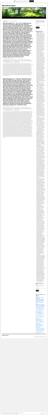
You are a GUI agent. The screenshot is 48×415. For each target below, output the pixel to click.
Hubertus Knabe (5, 123)
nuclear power (38, 320)
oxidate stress (8, 128)
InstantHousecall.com (19, 123)
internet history (43, 316)
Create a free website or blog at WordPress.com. (40, 336)
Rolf (15, 130)
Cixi (3, 116)
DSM (10, 119)
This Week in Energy (7, 133)
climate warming (38, 305)
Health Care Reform (24, 68)
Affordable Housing (17, 111)
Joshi (17, 124)
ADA (14, 111)
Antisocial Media (16, 64)
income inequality (20, 69)
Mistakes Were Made (9, 126)
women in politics (37, 331)
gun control (37, 313)
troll (21, 133)
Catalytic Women (9, 65)
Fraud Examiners (10, 120)
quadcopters (28, 129)
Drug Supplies (12, 67)
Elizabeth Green (26, 119)
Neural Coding (11, 127)
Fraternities (6, 120)
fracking (39, 311)
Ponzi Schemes (17, 129)
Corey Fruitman (19, 116)
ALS (20, 111)
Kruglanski (9, 125)
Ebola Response (18, 119)
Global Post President (16, 121)
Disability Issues (16, 118)
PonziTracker (21, 129)
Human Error (4, 69)
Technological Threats (17, 74)
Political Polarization (38, 321)
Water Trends (27, 74)
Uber (24, 133)
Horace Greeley (31, 122)
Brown (22, 114)
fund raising (21, 120)
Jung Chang (19, 124)
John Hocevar (14, 124)
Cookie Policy (16, 413)
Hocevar (15, 122)
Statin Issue (19, 73)
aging (24, 63)
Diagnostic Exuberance (11, 118)
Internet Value (16, 70)
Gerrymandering (39, 312)
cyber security (42, 306)
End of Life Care (37, 310)
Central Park (7, 115)
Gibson (32, 120)
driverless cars (37, 309)
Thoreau (12, 133)
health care (39, 314)
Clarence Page (6, 116)
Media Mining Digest (8, 6)
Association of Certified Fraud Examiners (27, 113)
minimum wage (5, 126)
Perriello (30, 128)
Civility (22, 65)
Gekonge (24, 120)
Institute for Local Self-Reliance (26, 123)
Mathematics (15, 71)
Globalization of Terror (10, 68)
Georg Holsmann (28, 120)
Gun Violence (40, 313)
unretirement (9, 134)
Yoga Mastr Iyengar (27, 136)
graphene (43, 312)
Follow (37, 290)
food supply (20, 67)
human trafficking (37, 315)
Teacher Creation (28, 132)
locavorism (15, 125)
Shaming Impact (15, 73)
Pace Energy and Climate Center (14, 128)
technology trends (39, 328)
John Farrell (11, 124)
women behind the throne (8, 136)
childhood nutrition (29, 115)
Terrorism (43, 328)
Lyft (17, 125)
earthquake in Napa (13, 119)
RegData (8, 130)
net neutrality (38, 319)
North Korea (41, 319)
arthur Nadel (20, 113)
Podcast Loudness (7, 129)
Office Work (4, 128)
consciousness (42, 305)
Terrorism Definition (22, 74)
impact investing (41, 315)
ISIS (6, 124)
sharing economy (39, 324)
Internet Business (8, 70)
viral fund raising (28, 134)
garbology (26, 67)
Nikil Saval (17, 127)
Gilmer (4, 121)
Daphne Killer (13, 117)
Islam (18, 70)
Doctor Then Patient (25, 118)
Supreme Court (38, 326)
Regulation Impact (12, 130)
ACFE (12, 111)
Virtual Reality (38, 330)
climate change (40, 305)
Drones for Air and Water (6, 119)
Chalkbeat (11, 115)
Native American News (6, 127)
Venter (16, 134)
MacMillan (19, 125)
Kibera (28, 124)
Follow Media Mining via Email (40, 283)
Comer (9, 116)
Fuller (19, 120)
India (41, 316)
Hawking (10, 122)
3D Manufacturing (14, 63)
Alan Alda (26, 63)
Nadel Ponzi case (21, 126)
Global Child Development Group (9, 121)
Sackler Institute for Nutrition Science (25, 130)
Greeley (20, 121)
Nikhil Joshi (14, 127)
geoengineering (42, 311)
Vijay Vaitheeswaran (23, 134)
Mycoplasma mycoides (16, 126)
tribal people (18, 133)
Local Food (12, 125)
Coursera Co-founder (23, 116)
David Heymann (17, 117)
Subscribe (38, 27)
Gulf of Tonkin (7, 122)
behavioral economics (38, 301)
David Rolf (20, 117)
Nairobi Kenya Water (26, 126)
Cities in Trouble (13, 65)
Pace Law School (21, 128)
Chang (13, 115)
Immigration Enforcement (9, 69)
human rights (43, 314)
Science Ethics (5, 73)
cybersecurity (37, 307)
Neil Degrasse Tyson (39, 318)
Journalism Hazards (22, 70)
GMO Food (14, 68)
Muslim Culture (25, 71)
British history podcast (18, 114)
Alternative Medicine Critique (25, 111)
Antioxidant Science (11, 113)
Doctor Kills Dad (20, 118)
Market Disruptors (11, 71)
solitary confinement (38, 325)
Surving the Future (28, 73)
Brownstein (24, 114)
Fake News (41, 310)
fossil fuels (23, 67)
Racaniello (42, 321)
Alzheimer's (38, 298)
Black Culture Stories (8, 114)
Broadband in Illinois (26, 64)
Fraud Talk (14, 120)
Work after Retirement (14, 136)
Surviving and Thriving (6, 74)
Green (22, 121)
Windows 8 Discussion (22, 135)
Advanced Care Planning (19, 63)
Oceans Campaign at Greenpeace (28, 127)
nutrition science (21, 127)
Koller (3, 125)
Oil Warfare (30, 71)
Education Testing (16, 67)
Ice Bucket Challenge (10, 123)
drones (40, 309)
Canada (42, 302)
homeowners (26, 122)
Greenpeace (25, 121)
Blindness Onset (13, 114)
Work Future (19, 136)
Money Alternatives (20, 71)
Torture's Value (15, 133)
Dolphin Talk (29, 118)
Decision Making (41, 307)
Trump (42, 329)
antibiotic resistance (40, 299)
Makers (8, 71)
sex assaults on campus (10, 73)
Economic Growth (43, 309)
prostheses (24, 129)
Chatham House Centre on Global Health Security (20, 115)
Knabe (30, 124)
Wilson (18, 135)
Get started (31, 1)
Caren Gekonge (28, 114)
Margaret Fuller (29, 125)
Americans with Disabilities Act (10, 64)
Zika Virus (41, 332)
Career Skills (31, 64)
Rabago (31, 129)
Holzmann (23, 122)
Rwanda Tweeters (18, 130)
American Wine (21, 112)
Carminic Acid (4, 65)
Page (24, 128)
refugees (39, 322)
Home (4, 17)
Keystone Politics (27, 70)
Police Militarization (12, 129)
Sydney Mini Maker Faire (8, 132)
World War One (23, 136)
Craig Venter (28, 116)
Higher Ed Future (30, 68)
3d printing (37, 296)
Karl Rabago (25, 124)
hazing (13, 122)
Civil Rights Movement (18, 65)
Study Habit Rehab (23, 73)
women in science (41, 331)
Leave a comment (6, 75)
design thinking (37, 308)
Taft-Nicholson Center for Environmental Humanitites (18, 132)
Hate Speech (37, 314)
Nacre (27, 71)
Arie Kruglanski (16, 113)
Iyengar (8, 124)
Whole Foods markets (14, 135)
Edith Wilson (22, 119)
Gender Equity (29, 67)
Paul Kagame (26, 128)
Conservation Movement (13, 116)
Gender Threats (5, 68)
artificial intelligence (21, 64)
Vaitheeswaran (13, 134)
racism (37, 322)
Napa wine (30, 126)
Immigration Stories (15, 69)
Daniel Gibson (9, 117)
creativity (38, 306)
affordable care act (39, 297)
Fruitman (17, 120)
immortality (14, 123)
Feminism (37, 311)
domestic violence (41, 308)
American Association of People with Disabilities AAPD (11, 112)
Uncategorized (7, 63)
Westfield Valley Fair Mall (8, 135)
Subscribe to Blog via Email (40, 20)
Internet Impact (12, 70)
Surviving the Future (11, 74)
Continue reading (17, 61)
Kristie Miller (6, 125)
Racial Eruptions (5, 130)
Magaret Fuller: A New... (24, 125)
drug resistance (8, 67)
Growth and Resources (19, 68)
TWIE (22, 133)
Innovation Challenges (26, 69)
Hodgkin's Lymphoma (19, 122)
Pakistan (41, 320)
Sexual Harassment (38, 323)
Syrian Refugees (38, 327)
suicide (42, 325)
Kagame (23, 124)
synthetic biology (42, 326)
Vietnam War (18, 134)
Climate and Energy (26, 65)
